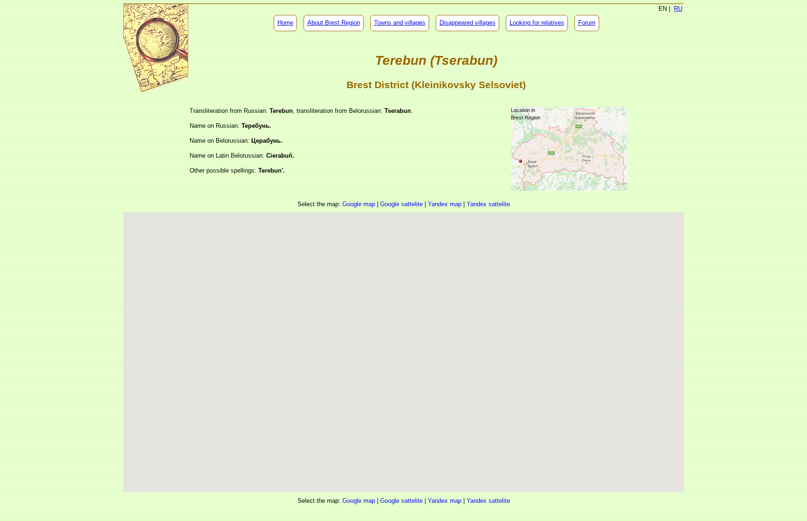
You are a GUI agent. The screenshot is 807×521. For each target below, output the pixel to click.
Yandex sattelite (488, 204)
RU (678, 8)
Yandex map (444, 204)
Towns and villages (399, 22)
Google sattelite (401, 204)
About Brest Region (333, 22)
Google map (358, 204)
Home (285, 22)
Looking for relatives (537, 22)
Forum (586, 22)
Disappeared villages (467, 22)
